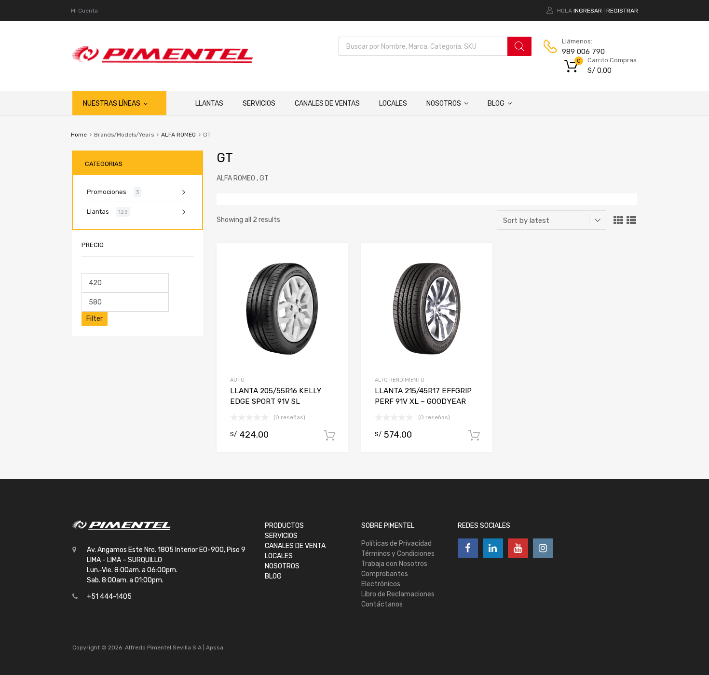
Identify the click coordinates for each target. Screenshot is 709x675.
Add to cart (329, 435)
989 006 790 (583, 51)
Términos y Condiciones (398, 554)
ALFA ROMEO (178, 134)
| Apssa (213, 647)
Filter (94, 319)
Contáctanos (382, 604)
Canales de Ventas (327, 103)
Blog (496, 103)
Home (79, 134)
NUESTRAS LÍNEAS (111, 103)
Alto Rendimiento (399, 380)
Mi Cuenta (84, 10)
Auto (237, 380)
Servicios (259, 103)
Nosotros (443, 103)
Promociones (106, 191)
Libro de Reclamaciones (398, 594)
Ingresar (587, 10)
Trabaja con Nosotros (394, 564)
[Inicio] (176, 103)
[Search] (519, 46)
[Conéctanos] (468, 548)
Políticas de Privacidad (396, 543)
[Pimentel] (162, 60)
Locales (393, 103)
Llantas (209, 103)
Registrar (622, 10)
